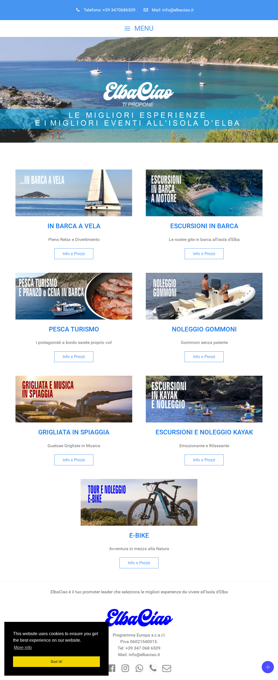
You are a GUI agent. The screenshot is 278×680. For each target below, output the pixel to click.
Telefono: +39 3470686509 (109, 9)
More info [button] (23, 647)
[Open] (268, 667)
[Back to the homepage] (139, 617)
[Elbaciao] (111, 668)
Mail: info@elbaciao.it (172, 9)
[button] (139, 28)
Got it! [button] (56, 661)
